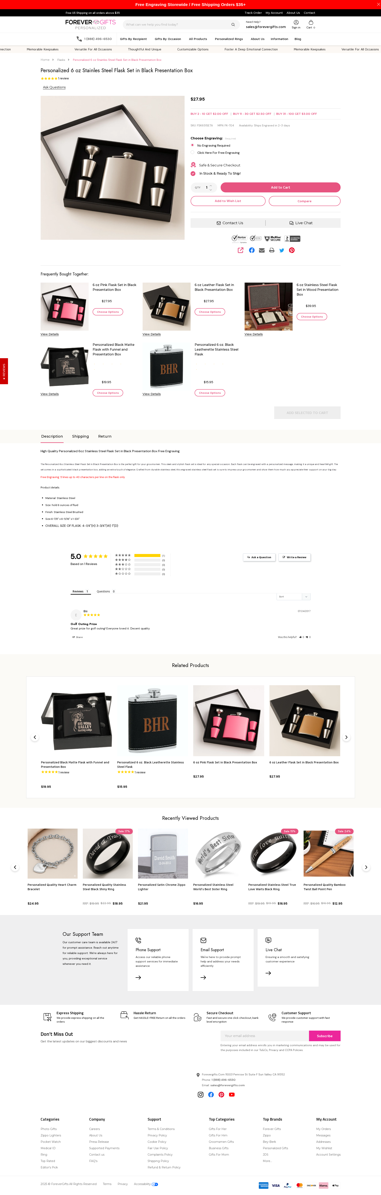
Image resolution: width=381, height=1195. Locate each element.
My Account (274, 13)
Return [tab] (105, 436)
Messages (323, 1135)
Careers (94, 1129)
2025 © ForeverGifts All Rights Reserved (69, 1184)
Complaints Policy (160, 1154)
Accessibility (143, 1184)
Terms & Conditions (161, 1129)
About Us (293, 13)
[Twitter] (282, 250)
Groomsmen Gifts (221, 1142)
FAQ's (93, 1161)
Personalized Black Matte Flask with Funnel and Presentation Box (113, 349)
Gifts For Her (218, 1129)
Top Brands (272, 1119)
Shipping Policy (158, 1161)
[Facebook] (252, 250)
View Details (50, 334)
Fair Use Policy (158, 1148)
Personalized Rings (229, 39)
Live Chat (304, 223)
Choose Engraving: (213, 138)
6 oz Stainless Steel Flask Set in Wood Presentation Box (317, 289)
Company (97, 1119)
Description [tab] (52, 436)
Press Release (99, 1142)
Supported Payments (104, 1148)
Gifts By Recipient (133, 39)
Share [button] (79, 637)
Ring (44, 1154)
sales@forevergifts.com (227, 1085)
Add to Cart (280, 187)
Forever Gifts (272, 1129)
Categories (50, 1119)
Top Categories (222, 1119)
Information (279, 39)
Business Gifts (218, 1148)
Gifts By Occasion (168, 39)
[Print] (272, 250)
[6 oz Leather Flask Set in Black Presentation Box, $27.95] (304, 720)
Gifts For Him (218, 1135)
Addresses (323, 1142)
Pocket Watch (51, 1142)
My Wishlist (324, 1148)
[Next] (346, 737)
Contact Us (233, 223)
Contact (309, 13)
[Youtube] (232, 1095)
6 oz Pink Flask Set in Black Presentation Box (114, 287)
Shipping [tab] (80, 436)
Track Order (253, 13)
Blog (298, 39)
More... (267, 1161)
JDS (265, 1154)
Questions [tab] (103, 591)
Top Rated (48, 1161)
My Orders (323, 1129)
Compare (305, 201)
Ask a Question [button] (261, 557)
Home (45, 60)
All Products (198, 39)
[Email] (262, 250)
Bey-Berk (269, 1142)
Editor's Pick (49, 1167)
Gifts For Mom (219, 1154)
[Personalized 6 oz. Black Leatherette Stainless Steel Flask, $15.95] (152, 720)
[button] (301, 637)
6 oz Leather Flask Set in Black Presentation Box (214, 287)
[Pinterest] (292, 250)
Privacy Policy (157, 1135)
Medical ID (48, 1148)
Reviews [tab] (78, 591)
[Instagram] (201, 1095)
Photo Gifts (49, 1129)
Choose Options (108, 311)
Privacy (123, 1184)
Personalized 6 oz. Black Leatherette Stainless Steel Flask (216, 349)
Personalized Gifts (275, 1148)
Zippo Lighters (51, 1135)
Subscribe (325, 1036)
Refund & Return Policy (164, 1167)
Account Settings (328, 1154)
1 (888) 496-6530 (223, 1080)
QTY (197, 187)
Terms (107, 1184)
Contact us (96, 1154)
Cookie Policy (157, 1142)
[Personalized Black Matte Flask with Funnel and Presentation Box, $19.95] (76, 720)
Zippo (267, 1135)
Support (154, 1119)
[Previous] (35, 737)
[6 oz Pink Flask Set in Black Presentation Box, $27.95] (228, 720)
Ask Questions (54, 87)
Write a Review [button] (296, 557)
